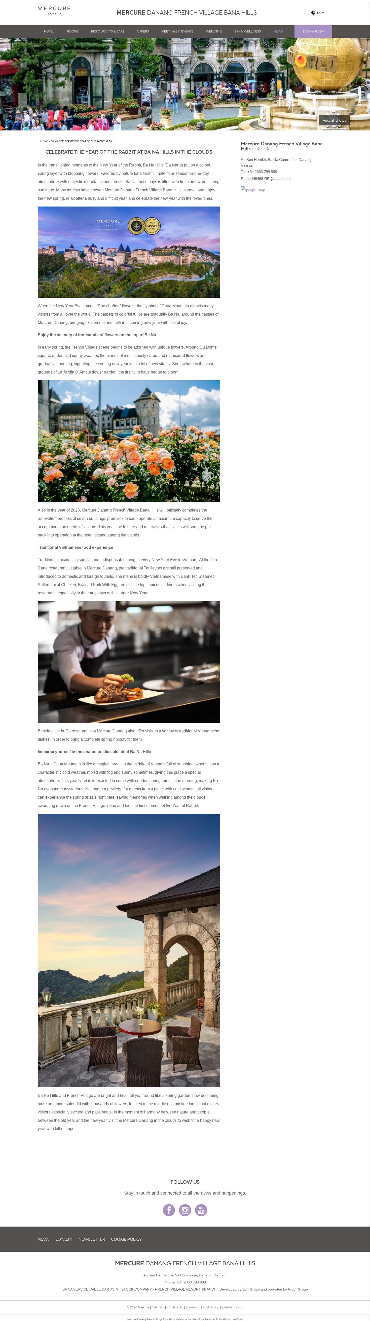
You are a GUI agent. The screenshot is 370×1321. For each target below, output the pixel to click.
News (278, 31)
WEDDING (214, 31)
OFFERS (143, 31)
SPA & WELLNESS (248, 31)
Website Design (232, 1307)
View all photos (334, 120)
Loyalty (64, 1239)
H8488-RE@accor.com (271, 179)
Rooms (73, 31)
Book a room (313, 31)
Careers (191, 1307)
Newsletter (92, 1239)
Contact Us (174, 1307)
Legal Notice (209, 1307)
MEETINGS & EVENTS (177, 31)
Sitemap (158, 1307)
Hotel (49, 31)
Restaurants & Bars (107, 31)
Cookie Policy (126, 1239)
